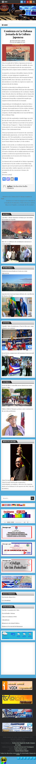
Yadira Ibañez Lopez (20, 749)
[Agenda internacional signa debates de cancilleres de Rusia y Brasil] (17, 316)
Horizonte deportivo (8, 597)
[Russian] (21, 505)
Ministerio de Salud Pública (10, 623)
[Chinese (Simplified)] (3, 505)
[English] (8, 505)
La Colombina (6, 600)
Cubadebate (6, 620)
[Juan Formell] (21, 480)
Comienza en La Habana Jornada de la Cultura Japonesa (18, 34)
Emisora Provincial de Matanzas (12, 626)
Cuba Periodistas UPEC (9, 616)
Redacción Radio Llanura (18, 41)
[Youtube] (27, 2)
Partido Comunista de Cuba (10, 610)
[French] (11, 505)
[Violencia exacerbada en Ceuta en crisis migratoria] (17, 290)
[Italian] (16, 505)
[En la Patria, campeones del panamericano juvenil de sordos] (17, 375)
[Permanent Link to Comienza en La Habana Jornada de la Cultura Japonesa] (18, 52)
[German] (13, 505)
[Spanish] (24, 505)
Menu (6, 2)
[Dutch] (5, 505)
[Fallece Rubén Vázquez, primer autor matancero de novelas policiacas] (13, 435)
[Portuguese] (19, 505)
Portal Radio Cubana (8, 613)
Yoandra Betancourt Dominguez (24, 747)
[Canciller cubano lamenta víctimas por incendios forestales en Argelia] (17, 238)
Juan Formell (6, 480)
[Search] (33, 2)
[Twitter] (21, 2)
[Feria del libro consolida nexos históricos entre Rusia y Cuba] (17, 406)
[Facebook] (24, 2)
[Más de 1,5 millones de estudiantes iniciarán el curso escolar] (17, 261)
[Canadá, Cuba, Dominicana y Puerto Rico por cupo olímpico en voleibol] (17, 350)
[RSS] (30, 2)
